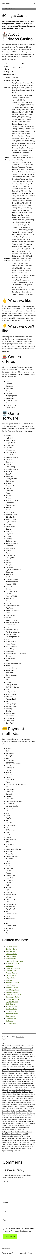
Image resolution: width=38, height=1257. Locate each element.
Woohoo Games (26, 1148)
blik (18, 1060)
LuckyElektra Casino (13, 968)
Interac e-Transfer (29, 1087)
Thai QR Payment (17, 1142)
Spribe (12, 1138)
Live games (20, 1096)
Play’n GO (5, 1115)
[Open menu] (35, 4)
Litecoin (13, 1096)
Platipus (32, 1113)
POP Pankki (30, 1115)
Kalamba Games (7, 1094)
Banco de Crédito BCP (22, 1054)
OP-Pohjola (29, 1106)
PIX (28, 1113)
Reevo (13, 1123)
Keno (14, 1094)
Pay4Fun (31, 1108)
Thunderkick (27, 1142)
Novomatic (26, 1104)
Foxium (23, 1077)
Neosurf (18, 1102)
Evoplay (4, 1075)
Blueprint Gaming (25, 1060)
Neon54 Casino (11, 954)
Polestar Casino (11, 973)
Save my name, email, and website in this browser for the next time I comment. (19, 1230)
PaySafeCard (6, 1111)
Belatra (14, 1056)
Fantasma (22, 1075)
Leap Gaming (6, 1096)
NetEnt (29, 1102)
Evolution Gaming (28, 1073)
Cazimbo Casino (11, 971)
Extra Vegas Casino (13, 997)
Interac (21, 1087)
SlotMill (4, 1134)
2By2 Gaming (14, 1046)
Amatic (24, 1048)
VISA (7, 1148)
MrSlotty (4, 1102)
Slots (8, 1134)
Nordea (20, 1104)
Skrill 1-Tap (18, 1132)
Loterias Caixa (28, 1096)
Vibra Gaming (24, 1146)
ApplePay (29, 1050)
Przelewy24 (23, 1117)
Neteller (23, 1102)
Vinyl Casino (10, 978)
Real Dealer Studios (14, 1121)
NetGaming (5, 1104)
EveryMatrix (18, 1073)
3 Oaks (21, 1046)
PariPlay (25, 1108)
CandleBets (5, 1064)
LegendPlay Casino (12, 990)
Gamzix (30, 1081)
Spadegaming (15, 1136)
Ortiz (3, 1108)
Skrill (12, 1132)
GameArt (11, 1079)
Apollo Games (10, 1050)
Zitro (19, 1150)
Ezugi (16, 1075)
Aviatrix (30, 1052)
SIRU (27, 1129)
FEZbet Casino (11, 1011)
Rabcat (25, 1119)
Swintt (19, 1140)
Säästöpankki (6, 1127)
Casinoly (9, 980)
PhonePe (18, 1113)
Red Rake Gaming (25, 1121)
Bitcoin (31, 1058)
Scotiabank (12, 1129)
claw (19, 1067)
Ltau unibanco (6, 1098)
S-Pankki (27, 1125)
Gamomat (25, 1081)
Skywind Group (27, 1132)
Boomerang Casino (12, 963)
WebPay (18, 1148)
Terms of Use (7, 1253)
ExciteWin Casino (12, 1006)
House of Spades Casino (14, 961)
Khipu (18, 1094)
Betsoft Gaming (28, 1056)
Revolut (27, 1123)
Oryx (7, 1108)
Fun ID (33, 1077)
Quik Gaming (18, 1119)
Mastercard (11, 1100)
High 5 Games (6, 1087)
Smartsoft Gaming (16, 1134)
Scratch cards (21, 1129)
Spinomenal (5, 1138)
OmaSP (16, 1106)
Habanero (10, 1085)
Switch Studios (26, 1140)
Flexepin (18, 1077)
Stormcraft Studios (27, 1138)
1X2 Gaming (6, 1046)
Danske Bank (14, 1069)
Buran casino (10, 1016)
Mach (25, 1098)
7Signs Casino (11, 975)
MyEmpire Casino (12, 1002)
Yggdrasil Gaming (7, 1150)
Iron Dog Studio (21, 1090)
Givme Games (12, 1083)
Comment (7, 1181)
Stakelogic (18, 1138)
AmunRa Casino (11, 951)
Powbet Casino (11, 956)
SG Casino (9, 966)
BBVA (9, 1056)
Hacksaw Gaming (19, 1085)
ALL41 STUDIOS (17, 1048)
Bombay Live (12, 1062)
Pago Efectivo (18, 1108)
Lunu (21, 1098)
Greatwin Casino (11, 1009)
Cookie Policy (27, 1253)
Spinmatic (27, 1136)
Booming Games (22, 1062)
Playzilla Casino (11, 947)
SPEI (21, 1136)
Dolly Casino (10, 1004)
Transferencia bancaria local (20, 1144)
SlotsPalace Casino (12, 999)
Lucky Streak (16, 1098)
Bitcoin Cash (6, 1060)
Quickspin (11, 1119)
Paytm (13, 1111)
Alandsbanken (6, 1048)
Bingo (26, 1058)
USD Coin (17, 1146)
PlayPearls (12, 1115)
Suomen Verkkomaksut (9, 1140)
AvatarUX (25, 1052)
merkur (17, 1100)
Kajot (30, 1092)
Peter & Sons (23, 1111)
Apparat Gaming (21, 1050)
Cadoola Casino (11, 1018)
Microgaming (24, 1100)
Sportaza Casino (12, 949)
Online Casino (20, 1037)
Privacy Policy (17, 1253)
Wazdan (12, 1148)
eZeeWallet (11, 1075)
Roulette (14, 1125)
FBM (30, 1075)
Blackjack (13, 1060)
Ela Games (27, 1069)
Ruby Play (21, 1125)
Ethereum (31, 1071)
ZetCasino (9, 1021)
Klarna (33, 1094)
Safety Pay (14, 1127)
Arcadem (5, 1052)
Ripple (9, 1125)
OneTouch (22, 1106)
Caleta (29, 1062)
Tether (9, 1142)
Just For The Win (16, 1092)
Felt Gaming (11, 1077)
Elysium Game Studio (13, 1071)
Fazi (27, 1075)
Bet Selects (6, 4)
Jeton (8, 1092)
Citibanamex (14, 1067)
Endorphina (24, 1071)
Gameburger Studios (28, 1079)
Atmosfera (18, 1052)
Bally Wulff (11, 1054)
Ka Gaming (25, 1092)
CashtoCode (22, 1064)
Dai (8, 1069)
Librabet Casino (11, 1023)
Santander (5, 1129)
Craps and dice (26, 1067)
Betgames (20, 1056)
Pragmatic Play (6, 1117)
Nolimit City (13, 1104)
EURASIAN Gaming (8, 1073)
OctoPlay (10, 1106)
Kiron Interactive (26, 1094)
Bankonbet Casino (12, 982)
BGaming (10, 1058)
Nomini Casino (11, 959)
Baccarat (5, 1054)
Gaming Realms (16, 1081)
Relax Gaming (20, 1123)
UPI (12, 1146)
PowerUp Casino (12, 987)
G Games (5, 1079)
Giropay (4, 1083)
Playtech (24, 1115)
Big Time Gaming (18, 1058)
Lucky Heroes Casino (13, 994)
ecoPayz (21, 1069)
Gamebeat (18, 1079)
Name (5, 1203)
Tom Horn (9, 1144)
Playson (18, 1115)
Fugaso (28, 1077)
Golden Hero (21, 1083)
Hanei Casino (10, 985)
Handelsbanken (30, 1085)
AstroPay (11, 1052)
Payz (17, 1111)
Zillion (15, 1150)
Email (5, 1211)
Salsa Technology (24, 1127)
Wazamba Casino (12, 1014)
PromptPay (15, 1117)
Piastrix (24, 1113)
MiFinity (31, 1100)
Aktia (32, 1046)
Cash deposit (14, 1064)
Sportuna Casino (12, 992)
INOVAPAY (15, 1087)
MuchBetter (11, 1102)
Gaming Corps (6, 1081)
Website (5, 1220)
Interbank (5, 1090)
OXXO (11, 1108)
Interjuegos (12, 1090)
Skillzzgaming (6, 1132)
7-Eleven (27, 1046)
